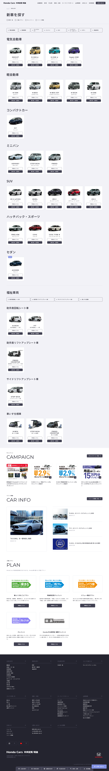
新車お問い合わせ (36, 729)
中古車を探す (61, 661)
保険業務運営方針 (87, 706)
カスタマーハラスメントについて (91, 712)
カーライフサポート (63, 696)
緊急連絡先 (60, 714)
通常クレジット (10, 708)
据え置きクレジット (12, 706)
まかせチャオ (35, 710)
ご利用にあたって (87, 714)
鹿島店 (8, 665)
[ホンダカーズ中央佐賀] (15, 3)
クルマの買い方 (11, 696)
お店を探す (10, 661)
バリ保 (8, 704)
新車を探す (35, 661)
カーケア (60, 700)
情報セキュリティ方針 (88, 710)
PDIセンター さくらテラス (13, 679)
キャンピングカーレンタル (89, 665)
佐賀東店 (9, 675)
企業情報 (85, 696)
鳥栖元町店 (9, 671)
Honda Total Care (62, 708)
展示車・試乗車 (15, 65)
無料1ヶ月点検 (36, 700)
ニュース (9, 729)
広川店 (8, 682)
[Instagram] (12, 743)
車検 (33, 708)
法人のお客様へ (87, 717)
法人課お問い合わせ (37, 733)
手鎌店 (8, 681)
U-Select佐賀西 (11, 677)
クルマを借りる (87, 661)
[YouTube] (23, 743)
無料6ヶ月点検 (36, 702)
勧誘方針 (85, 708)
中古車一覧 (60, 665)
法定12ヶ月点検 (36, 704)
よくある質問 (61, 725)
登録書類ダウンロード (63, 716)
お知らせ (9, 725)
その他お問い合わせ (37, 731)
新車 (33, 665)
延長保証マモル (61, 704)
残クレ (8, 702)
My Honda (60, 710)
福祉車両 (34, 669)
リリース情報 (10, 735)
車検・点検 (35, 696)
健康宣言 (85, 704)
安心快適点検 (35, 706)
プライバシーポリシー (88, 716)
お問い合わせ (36, 725)
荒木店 (8, 684)
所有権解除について (62, 712)
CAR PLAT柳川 (10, 686)
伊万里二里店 (10, 673)
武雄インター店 (10, 667)
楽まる (8, 700)
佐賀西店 (9, 669)
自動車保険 (60, 702)
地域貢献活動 (86, 702)
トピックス (9, 731)
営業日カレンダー (11, 688)
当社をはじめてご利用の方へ (90, 700)
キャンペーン (10, 733)
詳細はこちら (15, 62)
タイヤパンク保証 (62, 706)
